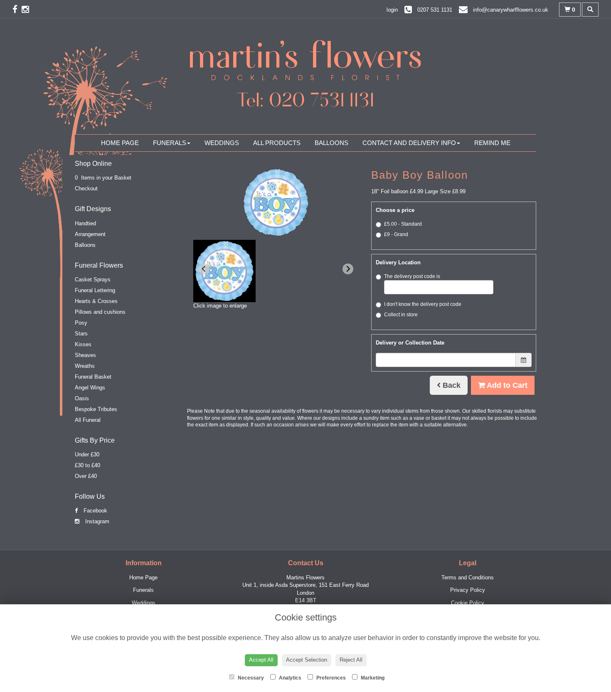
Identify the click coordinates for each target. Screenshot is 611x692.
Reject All (351, 660)
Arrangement (90, 234)
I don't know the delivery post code (422, 304)
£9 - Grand (396, 234)
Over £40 (86, 476)
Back (451, 385)
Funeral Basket (93, 377)
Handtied (85, 223)
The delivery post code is (412, 276)
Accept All (261, 660)
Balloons (331, 142)
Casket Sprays (93, 279)
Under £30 (87, 454)
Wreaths (85, 366)
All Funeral (88, 420)
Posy (81, 323)
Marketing (372, 678)
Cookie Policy (467, 603)
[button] (224, 271)
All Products (277, 142)
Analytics (289, 678)
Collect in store (401, 315)
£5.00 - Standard (403, 224)
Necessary (250, 678)
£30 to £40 (87, 465)
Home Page (120, 142)
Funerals (169, 142)
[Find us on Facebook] (17, 9)
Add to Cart (506, 385)
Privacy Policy (467, 590)
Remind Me (492, 142)
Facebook (94, 510)
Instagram (96, 521)
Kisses (83, 344)
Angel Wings (90, 387)
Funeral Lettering (95, 290)
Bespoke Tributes (96, 409)
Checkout (86, 188)
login (392, 10)
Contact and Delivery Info (409, 142)
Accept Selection (306, 660)
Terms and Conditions (467, 577)
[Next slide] (347, 269)
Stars (81, 333)
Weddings (221, 142)
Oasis (82, 398)
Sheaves (85, 355)
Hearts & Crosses (96, 301)
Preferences (330, 678)
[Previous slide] (204, 269)
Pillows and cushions (100, 312)
